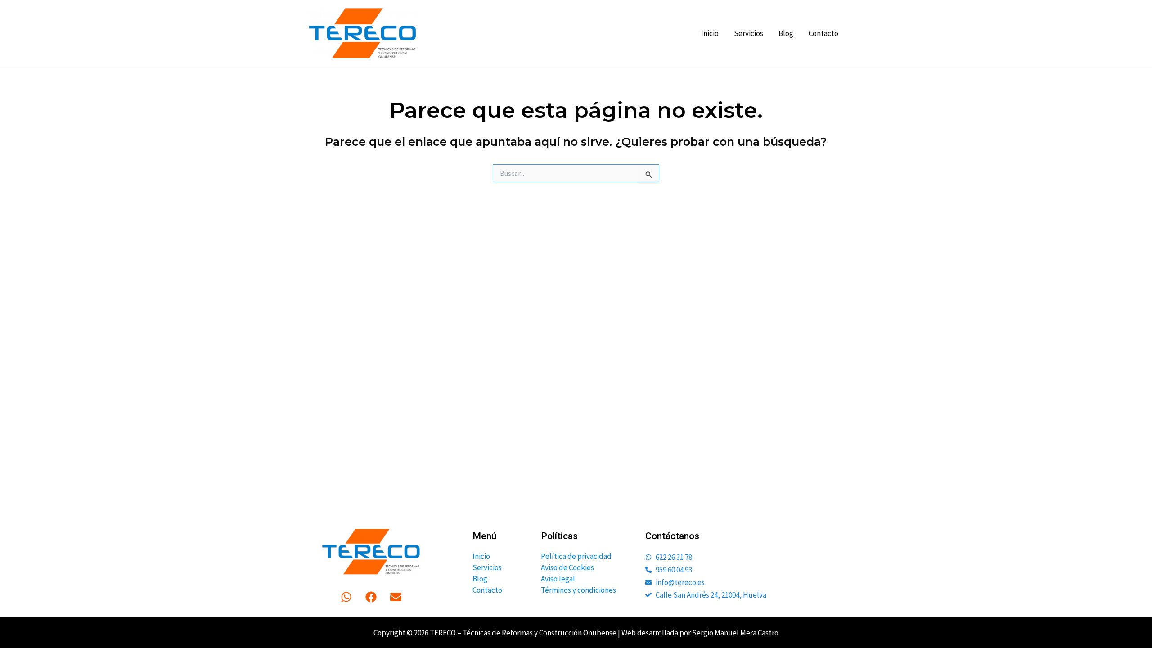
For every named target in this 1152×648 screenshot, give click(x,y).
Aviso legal (558, 579)
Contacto (823, 33)
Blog (785, 33)
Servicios (748, 33)
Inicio (710, 33)
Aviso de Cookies (567, 567)
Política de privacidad (576, 556)
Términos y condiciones (578, 590)
